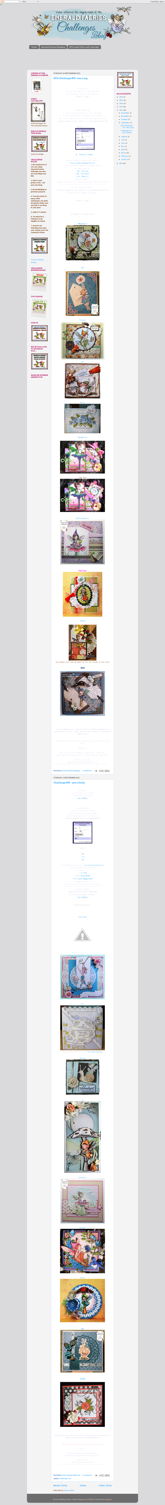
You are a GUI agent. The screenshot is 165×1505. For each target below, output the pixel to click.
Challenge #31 (65, 1478)
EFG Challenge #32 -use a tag (70, 78)
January (124, 159)
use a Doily (82, 798)
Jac (82, 268)
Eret (82, 403)
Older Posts (105, 1485)
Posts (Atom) (69, 1490)
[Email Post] (95, 771)
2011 (121, 163)
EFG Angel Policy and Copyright (84, 47)
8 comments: (87, 1475)
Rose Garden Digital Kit (95, 1052)
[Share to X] (104, 771)
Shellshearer (82, 518)
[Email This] (100, 771)
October (124, 119)
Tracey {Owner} (37, 260)
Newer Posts (60, 1485)
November (125, 116)
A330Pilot (90, 1499)
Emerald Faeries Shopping (53, 47)
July (123, 140)
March (123, 153)
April (123, 149)
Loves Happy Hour (85, 878)
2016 (121, 97)
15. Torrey (83, 171)
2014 (121, 103)
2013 (121, 107)
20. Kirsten (83, 174)
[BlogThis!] (102, 771)
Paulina (82, 1278)
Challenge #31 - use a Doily (69, 782)
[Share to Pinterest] (108, 771)
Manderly (82, 438)
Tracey (82, 320)
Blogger (108, 1499)
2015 (121, 100)
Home (34, 47)
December (125, 113)
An (82, 362)
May (123, 146)
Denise (33, 262)
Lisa (85, 872)
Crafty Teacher (82, 917)
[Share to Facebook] (106, 771)
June (123, 143)
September (125, 123)
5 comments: (87, 771)
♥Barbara (82, 224)
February (125, 156)
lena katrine (85, 875)
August (124, 136)
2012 (121, 110)
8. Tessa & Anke (85, 155)
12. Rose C (83, 177)
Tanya (82, 621)
